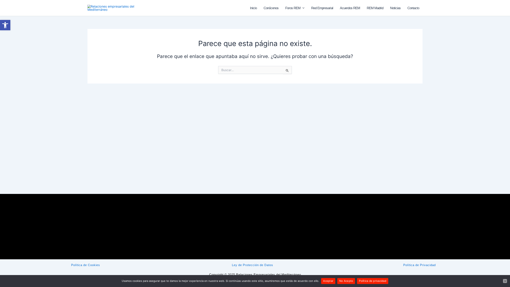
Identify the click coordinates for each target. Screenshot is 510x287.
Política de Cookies (85, 265)
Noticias (395, 8)
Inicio (253, 8)
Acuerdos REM (350, 8)
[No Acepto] (505, 281)
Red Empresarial (322, 8)
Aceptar (328, 280)
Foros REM (292, 8)
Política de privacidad (372, 280)
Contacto (413, 8)
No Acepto (346, 280)
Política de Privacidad (419, 265)
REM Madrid (375, 8)
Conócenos (271, 8)
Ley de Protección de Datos (252, 265)
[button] (302, 8)
